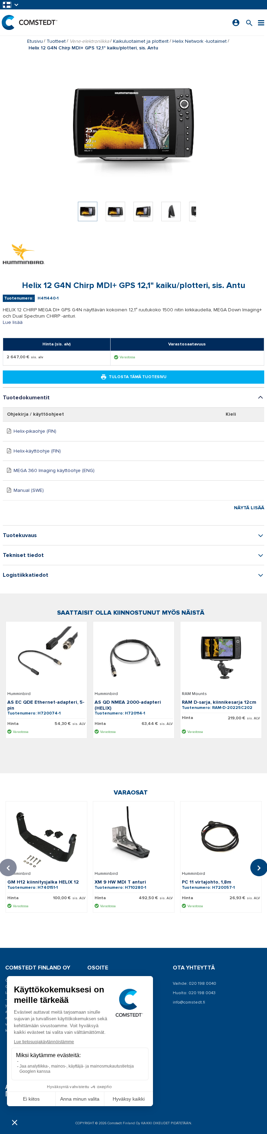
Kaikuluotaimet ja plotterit (141, 41)
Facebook (106, 1046)
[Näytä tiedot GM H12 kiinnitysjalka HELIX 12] (46, 837)
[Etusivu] (29, 22)
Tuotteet (56, 41)
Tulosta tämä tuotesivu (138, 377)
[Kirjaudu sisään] (236, 22)
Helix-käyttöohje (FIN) (37, 451)
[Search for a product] (249, 22)
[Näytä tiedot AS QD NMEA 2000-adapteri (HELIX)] (133, 657)
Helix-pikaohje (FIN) (35, 431)
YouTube (104, 1056)
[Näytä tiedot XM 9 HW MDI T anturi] (133, 837)
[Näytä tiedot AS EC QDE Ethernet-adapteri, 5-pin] (46, 657)
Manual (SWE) (29, 490)
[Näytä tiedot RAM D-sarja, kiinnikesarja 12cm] (221, 657)
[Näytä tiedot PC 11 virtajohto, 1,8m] (221, 837)
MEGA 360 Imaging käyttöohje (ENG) (54, 470)
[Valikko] (261, 22)
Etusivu (35, 41)
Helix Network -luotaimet (199, 41)
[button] (11, 4)
